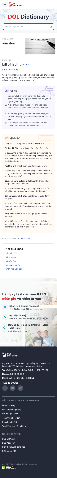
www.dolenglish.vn (34, 366)
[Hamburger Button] (5, 4)
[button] (28, 69)
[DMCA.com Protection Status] (9, 467)
